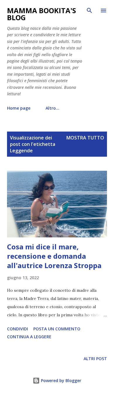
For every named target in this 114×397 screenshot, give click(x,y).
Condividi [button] (17, 329)
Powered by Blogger (60, 380)
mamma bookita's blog (41, 14)
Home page (18, 108)
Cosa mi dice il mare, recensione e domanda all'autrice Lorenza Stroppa (54, 256)
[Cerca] (89, 10)
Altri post (95, 358)
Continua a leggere (29, 336)
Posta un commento (56, 329)
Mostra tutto (85, 137)
